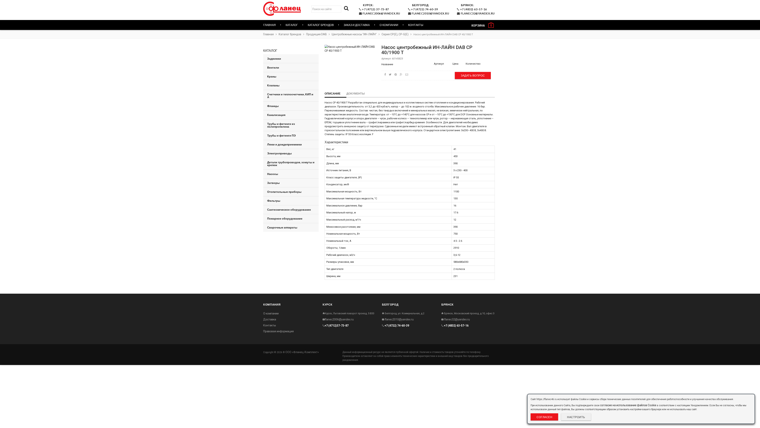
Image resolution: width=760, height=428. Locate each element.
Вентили (273, 67)
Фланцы (273, 106)
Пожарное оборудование (284, 218)
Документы (355, 93)
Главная (269, 25)
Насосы (272, 174)
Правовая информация (278, 331)
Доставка (269, 319)
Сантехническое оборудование (289, 209)
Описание (332, 93)
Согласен (544, 417)
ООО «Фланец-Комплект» (302, 352)
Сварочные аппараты (282, 227)
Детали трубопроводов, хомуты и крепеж (290, 163)
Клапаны (273, 85)
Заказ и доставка (357, 25)
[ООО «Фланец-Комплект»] (283, 9)
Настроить (576, 417)
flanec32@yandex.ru (457, 319)
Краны (271, 76)
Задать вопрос (473, 75)
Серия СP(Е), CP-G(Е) (395, 34)
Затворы (273, 182)
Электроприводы (279, 153)
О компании (389, 25)
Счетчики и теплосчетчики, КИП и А (290, 96)
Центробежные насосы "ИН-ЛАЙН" (354, 34)
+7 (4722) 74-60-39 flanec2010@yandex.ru (429, 9)
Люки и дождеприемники (284, 144)
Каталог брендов (290, 34)
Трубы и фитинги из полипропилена (281, 125)
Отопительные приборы (284, 191)
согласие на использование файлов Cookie (628, 405)
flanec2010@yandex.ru (399, 319)
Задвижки (274, 58)
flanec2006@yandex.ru (339, 319)
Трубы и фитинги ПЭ (281, 135)
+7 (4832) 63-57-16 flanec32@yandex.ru (477, 9)
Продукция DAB (316, 34)
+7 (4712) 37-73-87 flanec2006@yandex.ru (380, 9)
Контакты (415, 25)
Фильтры (273, 200)
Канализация (276, 115)
